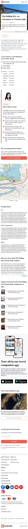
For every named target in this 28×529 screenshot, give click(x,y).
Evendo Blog (4, 462)
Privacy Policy (11, 518)
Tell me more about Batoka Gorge (14, 418)
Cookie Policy (18, 447)
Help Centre (3, 509)
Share (5, 36)
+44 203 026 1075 (5, 480)
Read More (24, 275)
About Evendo (14, 459)
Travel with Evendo (5, 459)
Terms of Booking (20, 518)
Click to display (6, 65)
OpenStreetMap (4, 164)
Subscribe (14, 441)
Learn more (18, 154)
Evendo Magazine (5, 464)
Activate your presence (14, 158)
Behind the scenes (15, 462)
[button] (14, 181)
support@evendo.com (6, 483)
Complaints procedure (6, 511)
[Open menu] (26, 2)
